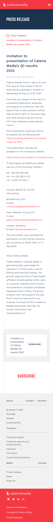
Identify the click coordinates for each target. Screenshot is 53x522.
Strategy (10, 414)
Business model (14, 409)
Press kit (10, 480)
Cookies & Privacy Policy (19, 512)
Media (9, 463)
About (9, 400)
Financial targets (15, 437)
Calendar (11, 449)
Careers (30, 400)
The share (11, 453)
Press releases (13, 472)
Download (35, 344)
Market (10, 418)
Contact (42, 463)
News (9, 476)
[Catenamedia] (8, 36)
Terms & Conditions (16, 507)
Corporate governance (18, 457)
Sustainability (13, 422)
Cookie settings (14, 517)
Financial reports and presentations (17, 443)
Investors (11, 428)
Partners (42, 400)
